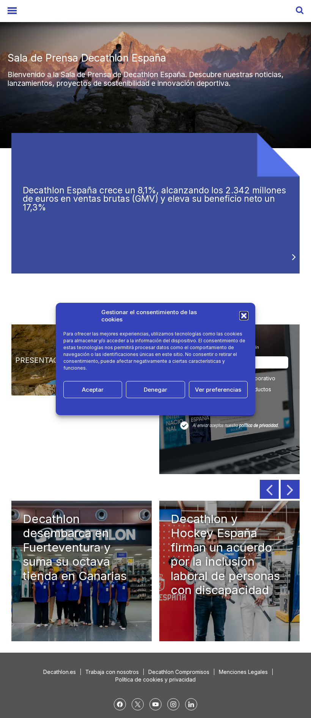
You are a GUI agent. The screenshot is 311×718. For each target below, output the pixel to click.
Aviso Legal (205, 406)
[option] (155, 74)
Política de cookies (114, 406)
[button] (244, 315)
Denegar (155, 389)
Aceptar (93, 389)
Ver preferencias (218, 389)
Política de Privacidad (164, 406)
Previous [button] (269, 489)
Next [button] (290, 489)
